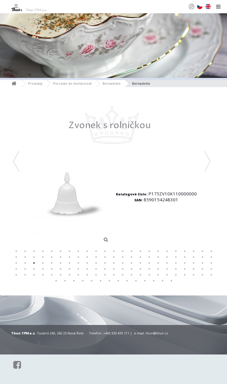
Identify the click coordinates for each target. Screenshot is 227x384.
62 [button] (149, 263)
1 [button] (16, 251)
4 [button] (43, 251)
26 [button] (34, 257)
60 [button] (131, 263)
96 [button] (43, 275)
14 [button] (131, 251)
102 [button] (96, 275)
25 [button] (25, 257)
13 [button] (123, 251)
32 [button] (87, 257)
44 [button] (194, 257)
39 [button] (149, 257)
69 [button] (211, 263)
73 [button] (43, 269)
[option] (112, 175)
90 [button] (194, 269)
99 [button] (69, 275)
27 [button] (43, 257)
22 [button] (202, 251)
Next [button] (207, 161)
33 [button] (96, 257)
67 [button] (194, 263)
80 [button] (105, 269)
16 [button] (149, 251)
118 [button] (74, 281)
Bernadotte (112, 83)
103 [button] (105, 275)
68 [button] (202, 263)
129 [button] (171, 281)
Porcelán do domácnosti (72, 83)
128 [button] (163, 281)
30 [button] (69, 257)
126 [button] (145, 281)
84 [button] (140, 269)
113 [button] (194, 275)
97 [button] (52, 275)
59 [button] (123, 263)
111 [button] (176, 275)
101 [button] (87, 275)
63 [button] (158, 263)
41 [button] (167, 257)
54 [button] (78, 263)
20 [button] (185, 251)
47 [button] (16, 263)
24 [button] (16, 257)
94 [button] (25, 275)
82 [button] (123, 269)
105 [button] (123, 275)
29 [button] (61, 257)
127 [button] (154, 281)
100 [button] (78, 275)
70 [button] (16, 269)
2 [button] (25, 251)
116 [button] (56, 281)
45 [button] (202, 257)
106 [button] (131, 275)
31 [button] (78, 257)
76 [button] (69, 269)
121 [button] (100, 281)
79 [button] (96, 269)
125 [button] (136, 281)
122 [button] (109, 281)
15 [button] (140, 251)
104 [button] (114, 275)
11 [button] (105, 251)
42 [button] (176, 257)
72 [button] (34, 269)
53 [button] (69, 263)
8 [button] (78, 251)
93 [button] (16, 275)
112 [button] (185, 275)
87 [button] (167, 269)
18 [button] (167, 251)
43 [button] (185, 257)
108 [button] (149, 275)
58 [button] (114, 263)
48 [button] (25, 263)
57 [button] (105, 263)
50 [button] (43, 263)
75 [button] (61, 269)
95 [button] (34, 275)
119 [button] (83, 281)
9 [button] (87, 251)
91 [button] (202, 269)
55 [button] (87, 263)
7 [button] (69, 251)
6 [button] (61, 251)
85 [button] (149, 269)
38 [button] (140, 257)
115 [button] (211, 275)
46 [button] (211, 257)
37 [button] (131, 257)
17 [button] (158, 251)
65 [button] (176, 263)
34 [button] (105, 257)
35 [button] (114, 257)
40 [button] (158, 257)
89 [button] (185, 269)
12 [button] (114, 251)
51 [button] (52, 263)
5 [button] (52, 251)
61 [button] (140, 263)
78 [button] (87, 269)
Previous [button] (16, 161)
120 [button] (92, 281)
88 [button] (176, 269)
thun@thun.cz (157, 333)
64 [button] (167, 263)
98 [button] (61, 275)
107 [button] (140, 275)
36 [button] (123, 257)
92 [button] (211, 269)
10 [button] (96, 251)
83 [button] (131, 269)
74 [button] (52, 269)
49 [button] (34, 263)
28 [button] (52, 257)
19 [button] (176, 251)
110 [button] (167, 275)
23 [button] (211, 251)
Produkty (35, 83)
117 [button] (65, 281)
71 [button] (25, 269)
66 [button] (185, 263)
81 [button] (114, 269)
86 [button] (158, 269)
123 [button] (118, 281)
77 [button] (78, 269)
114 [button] (202, 275)
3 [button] (34, 251)
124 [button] (127, 281)
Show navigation (218, 6)
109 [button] (158, 275)
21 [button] (194, 251)
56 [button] (96, 263)
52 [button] (61, 263)
